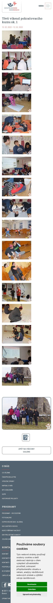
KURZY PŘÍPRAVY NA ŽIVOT (11, 530)
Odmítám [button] (32, 589)
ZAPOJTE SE (6, 575)
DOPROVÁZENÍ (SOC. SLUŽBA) (12, 522)
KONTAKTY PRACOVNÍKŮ (10, 558)
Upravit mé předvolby (10, 598)
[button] (16, 40)
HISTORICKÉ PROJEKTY (10, 498)
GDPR (4, 494)
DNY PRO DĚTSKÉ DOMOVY (11, 535)
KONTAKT (5, 554)
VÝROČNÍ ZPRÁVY (8, 481)
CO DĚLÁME (6, 473)
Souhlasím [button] (31, 584)
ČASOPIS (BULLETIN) (9, 477)
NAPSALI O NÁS (7, 486)
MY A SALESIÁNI (7, 490)
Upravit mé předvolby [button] (32, 594)
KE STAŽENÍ (6, 571)
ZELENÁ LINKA (7, 539)
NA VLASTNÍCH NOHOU (10, 526)
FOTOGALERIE (7, 517)
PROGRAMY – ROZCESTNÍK (11, 513)
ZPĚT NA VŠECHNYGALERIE (26, 450)
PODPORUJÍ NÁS (7, 567)
